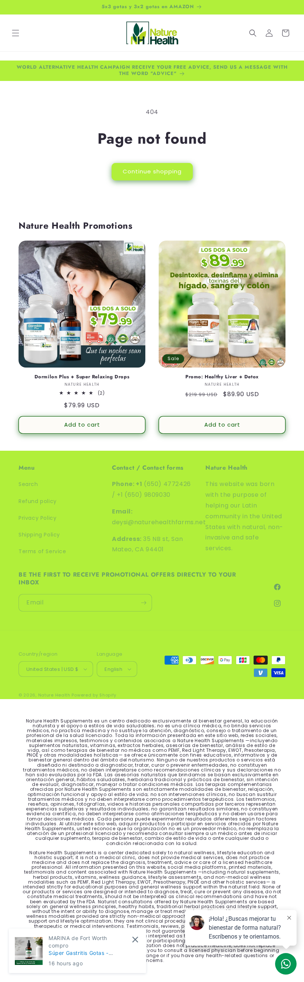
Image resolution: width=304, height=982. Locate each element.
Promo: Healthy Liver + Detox (222, 377)
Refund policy (38, 501)
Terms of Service (42, 551)
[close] (135, 939)
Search (28, 484)
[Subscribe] (143, 602)
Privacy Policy (37, 518)
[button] (15, 33)
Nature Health (54, 695)
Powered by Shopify (94, 695)
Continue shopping (152, 171)
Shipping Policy (39, 534)
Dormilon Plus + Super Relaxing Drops (82, 377)
